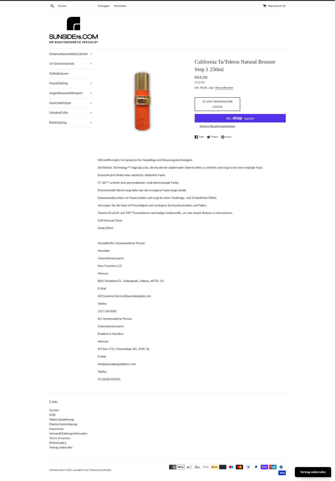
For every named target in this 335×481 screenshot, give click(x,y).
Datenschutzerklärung (63, 424)
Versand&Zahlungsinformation (68, 433)
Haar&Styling (70, 83)
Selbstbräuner (59, 73)
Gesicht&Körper (70, 103)
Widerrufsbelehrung (61, 419)
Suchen (54, 410)
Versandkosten (224, 87)
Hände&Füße (70, 112)
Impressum (56, 428)
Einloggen (104, 5)
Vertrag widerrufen (60, 447)
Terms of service (59, 438)
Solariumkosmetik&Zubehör (70, 54)
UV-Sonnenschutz (70, 63)
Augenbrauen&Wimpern (70, 93)
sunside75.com (81, 470)
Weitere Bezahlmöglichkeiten (217, 126)
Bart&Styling (70, 122)
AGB (52, 414)
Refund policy (57, 442)
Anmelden (120, 5)
